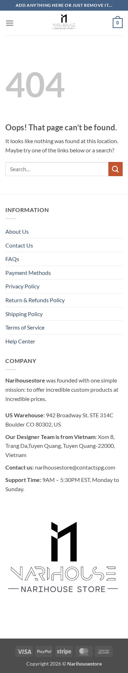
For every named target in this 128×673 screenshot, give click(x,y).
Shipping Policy (24, 313)
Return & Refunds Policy (35, 300)
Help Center (20, 341)
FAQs (12, 258)
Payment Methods (28, 272)
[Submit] (115, 169)
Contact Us (19, 245)
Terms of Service (24, 327)
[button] (9, 23)
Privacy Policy (22, 286)
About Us (17, 231)
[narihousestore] (64, 23)
